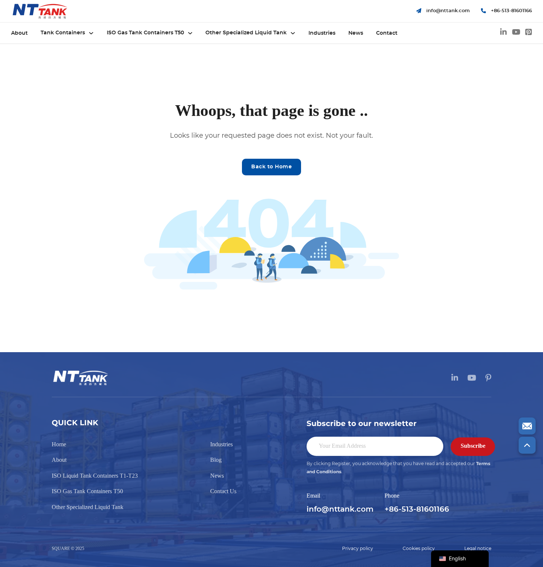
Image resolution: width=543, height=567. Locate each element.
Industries (321, 33)
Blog (216, 460)
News (355, 33)
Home (59, 444)
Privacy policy (357, 548)
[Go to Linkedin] (503, 33)
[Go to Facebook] (528, 33)
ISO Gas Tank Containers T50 (145, 32)
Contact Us (223, 491)
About (19, 33)
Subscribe (473, 446)
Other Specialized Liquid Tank (246, 32)
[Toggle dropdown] (91, 33)
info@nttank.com (340, 509)
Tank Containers (63, 32)
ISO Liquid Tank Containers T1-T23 (95, 475)
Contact (386, 33)
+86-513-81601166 (417, 509)
